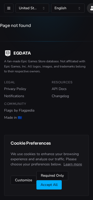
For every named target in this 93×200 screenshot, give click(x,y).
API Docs (59, 88)
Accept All (49, 184)
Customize (23, 180)
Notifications (14, 96)
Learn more (73, 164)
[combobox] (32, 8)
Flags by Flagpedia (19, 110)
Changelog (60, 96)
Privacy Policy (15, 88)
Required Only (52, 175)
